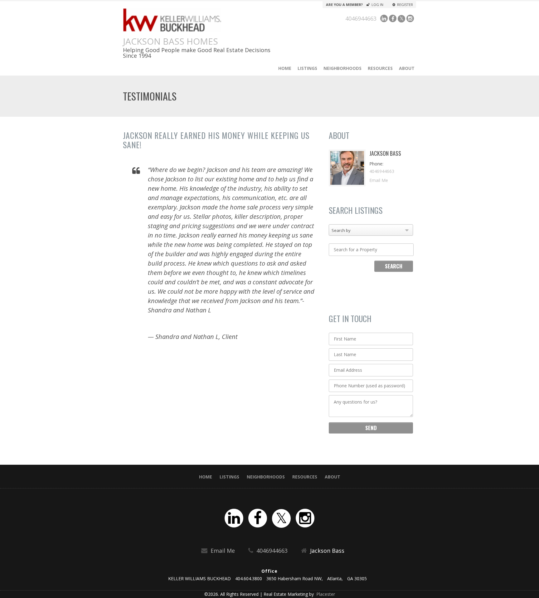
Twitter (401, 18)
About (407, 68)
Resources (380, 68)
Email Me (378, 180)
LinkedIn (384, 18)
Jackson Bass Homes (170, 41)
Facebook (392, 18)
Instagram (410, 18)
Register (405, 5)
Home (284, 68)
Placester (325, 594)
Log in (377, 5)
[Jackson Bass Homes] (198, 20)
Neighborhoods (342, 68)
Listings (307, 68)
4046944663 (360, 18)
